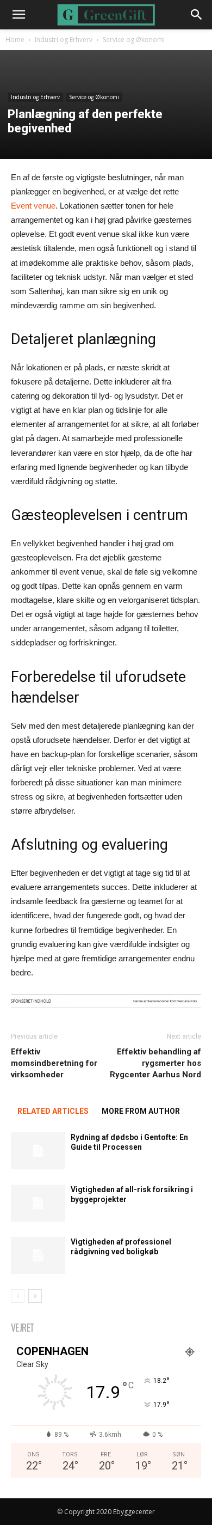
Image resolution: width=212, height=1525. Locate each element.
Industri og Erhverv (63, 39)
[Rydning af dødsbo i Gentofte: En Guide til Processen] (38, 1151)
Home (14, 39)
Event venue (33, 205)
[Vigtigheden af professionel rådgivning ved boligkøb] (38, 1255)
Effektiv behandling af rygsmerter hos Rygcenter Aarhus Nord (155, 1063)
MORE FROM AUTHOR (141, 1111)
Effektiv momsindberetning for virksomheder (54, 1063)
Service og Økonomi (134, 39)
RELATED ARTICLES (53, 1111)
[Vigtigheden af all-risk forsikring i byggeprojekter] (38, 1203)
